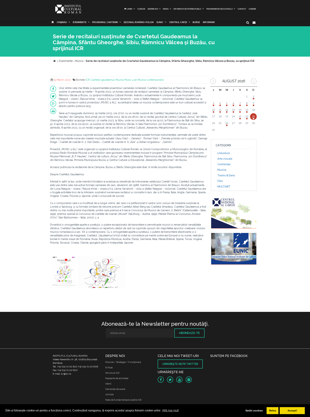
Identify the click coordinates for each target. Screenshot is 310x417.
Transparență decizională (219, 9)
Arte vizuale (224, 158)
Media (166, 9)
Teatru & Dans (226, 175)
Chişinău (62, 22)
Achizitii (109, 394)
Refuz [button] (272, 410)
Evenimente (79, 22)
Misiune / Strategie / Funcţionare (123, 362)
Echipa (109, 367)
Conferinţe (224, 164)
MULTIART (223, 186)
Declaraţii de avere (115, 389)
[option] (63, 272)
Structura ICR (112, 373)
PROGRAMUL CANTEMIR (105, 22)
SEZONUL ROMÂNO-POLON (139, 22)
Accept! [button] (292, 410)
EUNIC (160, 22)
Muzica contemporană (151, 79)
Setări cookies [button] (254, 410)
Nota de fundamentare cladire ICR (123, 399)
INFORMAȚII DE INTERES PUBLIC (187, 9)
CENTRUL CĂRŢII (178, 22)
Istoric (108, 383)
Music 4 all (131, 79)
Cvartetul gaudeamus (102, 79)
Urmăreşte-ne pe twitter (180, 364)
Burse (196, 22)
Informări (209, 22)
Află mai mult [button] (170, 410)
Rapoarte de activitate (116, 378)
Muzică (221, 169)
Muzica (120, 79)
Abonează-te (189, 333)
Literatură (223, 153)
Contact (242, 9)
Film (220, 181)
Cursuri (141, 9)
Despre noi (153, 9)
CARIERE (252, 9)
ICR (88, 79)
